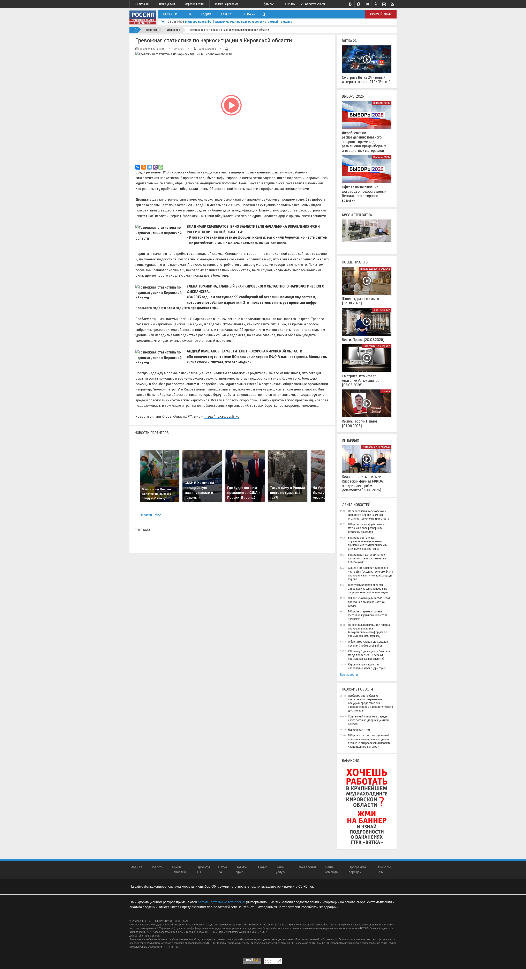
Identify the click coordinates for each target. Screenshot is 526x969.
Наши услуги (167, 4)
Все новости (349, 675)
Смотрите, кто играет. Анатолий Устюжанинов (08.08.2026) (360, 380)
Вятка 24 (248, 14)
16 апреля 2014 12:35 (152, 48)
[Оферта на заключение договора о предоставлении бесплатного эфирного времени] (366, 169)
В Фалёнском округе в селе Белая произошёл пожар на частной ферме (369, 601)
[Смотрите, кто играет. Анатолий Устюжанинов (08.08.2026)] (366, 358)
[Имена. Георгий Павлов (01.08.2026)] (366, 403)
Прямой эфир (381, 14)
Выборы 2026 (353, 96)
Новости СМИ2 (150, 515)
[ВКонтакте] (137, 167)
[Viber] (155, 167)
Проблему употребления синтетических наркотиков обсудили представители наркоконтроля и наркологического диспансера (370, 703)
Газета (226, 14)
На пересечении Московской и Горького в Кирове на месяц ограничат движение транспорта (368, 514)
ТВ (189, 14)
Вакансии (350, 761)
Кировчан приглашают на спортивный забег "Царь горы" (367, 666)
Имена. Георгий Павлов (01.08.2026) (360, 423)
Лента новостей (356, 505)
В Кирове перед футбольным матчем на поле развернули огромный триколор (366, 528)
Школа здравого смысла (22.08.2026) (361, 301)
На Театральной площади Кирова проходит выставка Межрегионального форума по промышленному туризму (369, 630)
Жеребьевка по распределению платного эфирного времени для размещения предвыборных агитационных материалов (364, 142)
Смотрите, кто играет (377, 346)
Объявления (307, 867)
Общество (173, 29)
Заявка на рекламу (226, 4)
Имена (386, 391)
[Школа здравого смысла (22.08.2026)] (366, 281)
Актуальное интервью (376, 446)
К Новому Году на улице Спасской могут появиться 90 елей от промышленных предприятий (369, 655)
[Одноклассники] (143, 167)
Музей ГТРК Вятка (357, 215)
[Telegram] (149, 167)
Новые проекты (355, 262)
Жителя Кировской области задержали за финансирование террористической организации (368, 588)
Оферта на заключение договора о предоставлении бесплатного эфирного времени (364, 193)
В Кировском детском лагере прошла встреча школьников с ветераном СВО (367, 558)
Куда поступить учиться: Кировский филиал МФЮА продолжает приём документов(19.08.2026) (362, 483)
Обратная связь (194, 4)
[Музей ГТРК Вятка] (366, 233)
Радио (206, 14)
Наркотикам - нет (359, 729)
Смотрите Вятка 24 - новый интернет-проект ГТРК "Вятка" (366, 79)
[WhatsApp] (160, 167)
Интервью (350, 440)
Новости (170, 14)
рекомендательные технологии (221, 902)
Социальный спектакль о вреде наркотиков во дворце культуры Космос (368, 720)
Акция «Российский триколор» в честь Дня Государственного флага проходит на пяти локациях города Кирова (370, 573)
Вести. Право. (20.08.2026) (363, 340)
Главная (135, 867)
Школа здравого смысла (375, 268)
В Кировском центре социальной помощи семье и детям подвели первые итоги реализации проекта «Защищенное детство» (369, 741)
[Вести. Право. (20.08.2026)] (366, 322)
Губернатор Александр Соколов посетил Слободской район (368, 643)
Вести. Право (382, 309)
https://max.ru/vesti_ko (221, 416)
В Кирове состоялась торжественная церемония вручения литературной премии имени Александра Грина (258, 21)
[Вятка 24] (366, 59)
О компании (142, 4)
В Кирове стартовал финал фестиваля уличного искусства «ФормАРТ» (368, 615)
